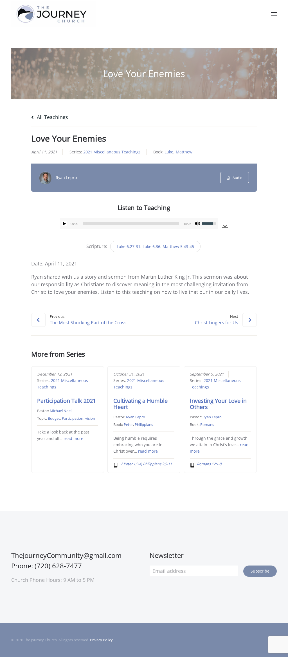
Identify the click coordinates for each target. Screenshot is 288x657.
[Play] (64, 223)
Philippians (144, 424)
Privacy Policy (101, 639)
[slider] (131, 223)
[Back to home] (53, 14)
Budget (54, 418)
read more (73, 438)
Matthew (184, 152)
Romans (207, 424)
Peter (128, 424)
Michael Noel (60, 410)
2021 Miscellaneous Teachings (112, 152)
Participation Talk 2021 (66, 401)
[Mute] (197, 223)
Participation (72, 418)
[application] (139, 223)
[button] (274, 14)
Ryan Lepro (66, 177)
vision (90, 418)
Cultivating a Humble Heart (140, 404)
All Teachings (51, 117)
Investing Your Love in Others (218, 404)
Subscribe (260, 571)
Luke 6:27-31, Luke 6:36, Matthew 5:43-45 (155, 246)
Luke (169, 152)
